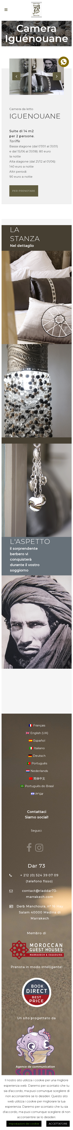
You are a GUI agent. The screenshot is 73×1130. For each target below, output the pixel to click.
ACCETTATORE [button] (58, 1123)
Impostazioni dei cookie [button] (24, 1123)
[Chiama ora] (63, 61)
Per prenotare (23, 190)
